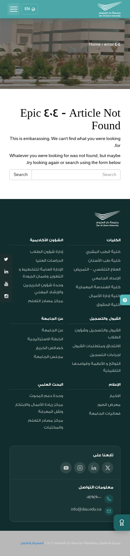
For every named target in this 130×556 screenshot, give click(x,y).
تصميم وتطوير (32, 543)
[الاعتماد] (122, 522)
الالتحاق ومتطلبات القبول (97, 346)
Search (21, 174)
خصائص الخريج (49, 348)
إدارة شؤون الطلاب (46, 251)
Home (95, 44)
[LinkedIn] (93, 467)
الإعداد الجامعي (106, 278)
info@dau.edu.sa (86, 509)
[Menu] (14, 9)
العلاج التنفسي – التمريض (97, 269)
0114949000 (93, 497)
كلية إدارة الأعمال (105, 296)
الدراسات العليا (49, 260)
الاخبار (115, 396)
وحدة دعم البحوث (46, 396)
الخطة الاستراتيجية (45, 339)
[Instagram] (80, 467)
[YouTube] (66, 467)
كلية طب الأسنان (104, 260)
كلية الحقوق (109, 304)
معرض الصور (109, 404)
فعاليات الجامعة (105, 413)
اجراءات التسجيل (105, 355)
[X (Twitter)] (107, 467)
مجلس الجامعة (48, 356)
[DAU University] (109, 9)
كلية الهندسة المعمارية (98, 287)
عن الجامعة (52, 330)
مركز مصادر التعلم (45, 301)
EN (27, 9)
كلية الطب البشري (103, 251)
